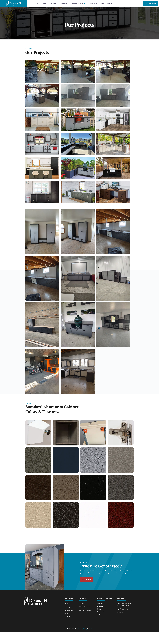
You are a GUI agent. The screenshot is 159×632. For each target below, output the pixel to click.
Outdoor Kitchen (102, 612)
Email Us (120, 612)
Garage (99, 609)
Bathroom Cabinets (85, 610)
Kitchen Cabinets (84, 607)
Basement (100, 606)
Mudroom (100, 615)
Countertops (54, 4)
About (102, 4)
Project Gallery (92, 4)
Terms (90, 629)
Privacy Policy (82, 629)
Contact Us (86, 579)
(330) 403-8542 (150, 4)
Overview (82, 603)
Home (37, 4)
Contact (109, 4)
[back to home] (13, 3)
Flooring (44, 4)
